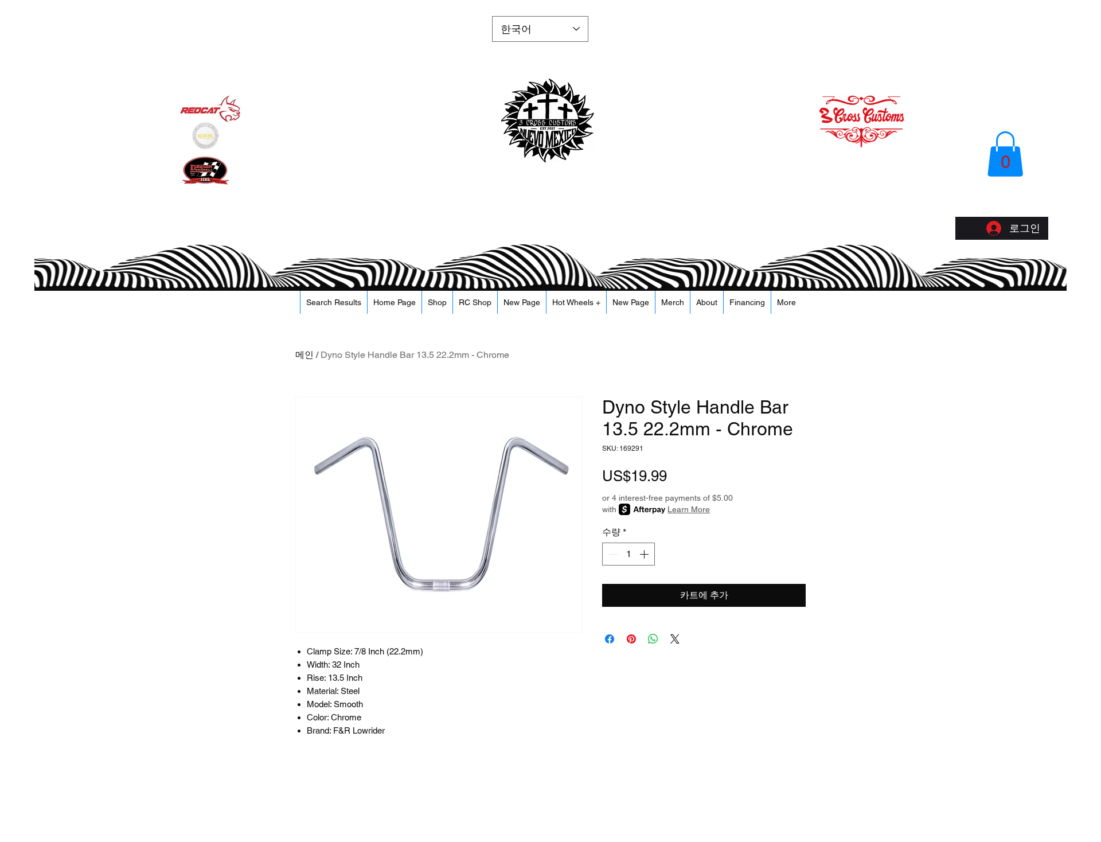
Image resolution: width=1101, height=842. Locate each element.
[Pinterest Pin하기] (631, 639)
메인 (304, 354)
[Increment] (645, 554)
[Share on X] (675, 639)
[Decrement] (612, 554)
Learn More (688, 509)
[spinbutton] (628, 554)
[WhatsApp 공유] (653, 639)
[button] (1005, 154)
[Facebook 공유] (609, 639)
